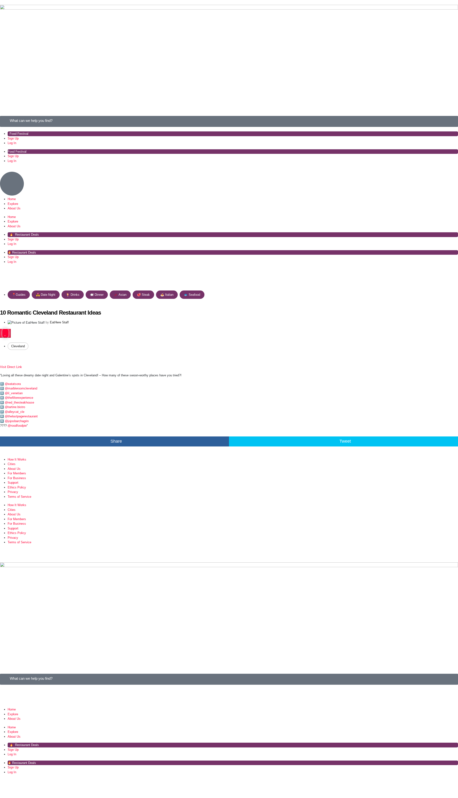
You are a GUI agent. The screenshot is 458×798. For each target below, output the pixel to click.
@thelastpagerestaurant (21, 416)
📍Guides (19, 294)
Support (13, 482)
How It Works (17, 459)
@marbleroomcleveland (21, 388)
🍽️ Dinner (97, 294)
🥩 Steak (143, 294)
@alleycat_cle (14, 412)
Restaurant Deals (26, 234)
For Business (17, 478)
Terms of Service (19, 496)
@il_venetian (14, 393)
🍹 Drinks (72, 294)
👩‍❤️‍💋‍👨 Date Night (45, 294)
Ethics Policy (17, 487)
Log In (12, 143)
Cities (12, 464)
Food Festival (19, 133)
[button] (114, 441)
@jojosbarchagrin (17, 421)
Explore (13, 204)
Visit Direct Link (11, 367)
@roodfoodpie (17, 425)
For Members (17, 473)
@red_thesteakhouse (19, 402)
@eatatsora (13, 384)
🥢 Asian (120, 294)
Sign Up (13, 138)
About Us (14, 208)
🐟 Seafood (192, 294)
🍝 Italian (166, 294)
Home (12, 199)
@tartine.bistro (15, 407)
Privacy (13, 492)
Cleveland (18, 346)
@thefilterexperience (19, 397)
